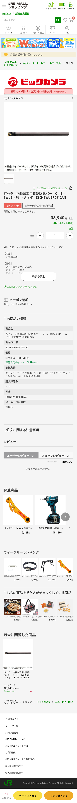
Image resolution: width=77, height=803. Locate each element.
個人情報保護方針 (14, 772)
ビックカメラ (15, 98)
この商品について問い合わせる (52, 188)
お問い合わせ (11, 732)
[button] (65, 516)
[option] (38, 137)
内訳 (71, 228)
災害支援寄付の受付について (26, 54)
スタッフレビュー (56, 455)
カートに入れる (28, 795)
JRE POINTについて (15, 739)
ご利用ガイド (11, 719)
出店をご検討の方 (14, 766)
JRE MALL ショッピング (11, 63)
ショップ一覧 (11, 726)
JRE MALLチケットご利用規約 (20, 759)
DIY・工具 (55, 63)
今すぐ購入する (59, 795)
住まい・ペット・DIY (34, 63)
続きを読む (38, 276)
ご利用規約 (10, 752)
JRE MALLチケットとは (16, 746)
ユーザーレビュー (21, 455)
